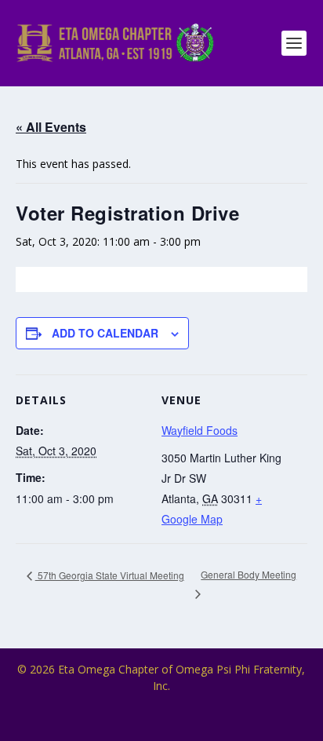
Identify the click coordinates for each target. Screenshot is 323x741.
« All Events (51, 127)
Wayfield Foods (200, 430)
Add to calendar (105, 333)
